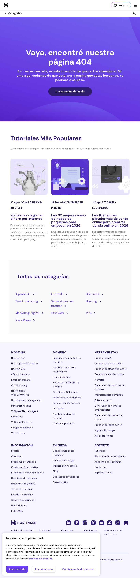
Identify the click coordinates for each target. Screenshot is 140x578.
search (134, 13)
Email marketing (26, 301)
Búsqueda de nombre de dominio (67, 360)
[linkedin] (68, 523)
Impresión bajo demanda (109, 394)
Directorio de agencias (24, 478)
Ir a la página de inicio (70, 91)
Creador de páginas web (108, 363)
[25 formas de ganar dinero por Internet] (29, 177)
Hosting (91, 301)
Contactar (100, 467)
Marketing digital (27, 313)
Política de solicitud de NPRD (22, 532)
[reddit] (109, 523)
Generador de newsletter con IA (109, 417)
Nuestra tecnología (63, 460)
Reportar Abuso (103, 472)
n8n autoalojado (20, 374)
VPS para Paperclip (22, 422)
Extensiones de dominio (66, 403)
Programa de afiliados (23, 461)
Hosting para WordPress (24, 363)
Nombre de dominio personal (64, 416)
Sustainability (60, 482)
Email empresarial (21, 379)
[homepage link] (6, 5)
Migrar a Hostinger (105, 430)
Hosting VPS (18, 368)
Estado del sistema (22, 494)
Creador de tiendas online (109, 374)
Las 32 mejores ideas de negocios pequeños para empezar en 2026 (68, 220)
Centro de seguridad (22, 500)
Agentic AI (22, 294)
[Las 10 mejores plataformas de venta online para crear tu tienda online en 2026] (111, 177)
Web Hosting (18, 433)
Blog (55, 471)
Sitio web (108, 202)
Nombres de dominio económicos (65, 369)
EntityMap (17, 510)
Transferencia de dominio (67, 397)
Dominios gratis (62, 377)
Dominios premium (63, 423)
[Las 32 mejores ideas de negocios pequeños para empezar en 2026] (70, 177)
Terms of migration (22, 489)
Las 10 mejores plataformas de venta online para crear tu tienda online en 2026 (110, 220)
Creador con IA (103, 357)
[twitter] (93, 523)
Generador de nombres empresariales (108, 407)
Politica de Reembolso (67, 532)
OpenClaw (17, 416)
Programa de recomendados (27, 472)
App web (57, 294)
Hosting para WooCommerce (20, 392)
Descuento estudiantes (66, 476)
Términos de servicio (90, 532)
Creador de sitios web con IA (111, 368)
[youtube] (101, 523)
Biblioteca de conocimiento (110, 456)
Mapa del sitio (19, 505)
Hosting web (18, 357)
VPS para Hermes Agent (24, 411)
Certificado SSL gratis (65, 392)
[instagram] (85, 523)
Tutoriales (100, 450)
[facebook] (77, 523)
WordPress (23, 320)
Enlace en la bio (103, 400)
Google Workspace (22, 427)
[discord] (126, 523)
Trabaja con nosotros (65, 465)
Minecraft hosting (21, 405)
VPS (89, 313)
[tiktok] (118, 523)
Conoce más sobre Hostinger (63, 452)
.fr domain (58, 408)
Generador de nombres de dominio (110, 387)
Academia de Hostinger (108, 461)
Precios (15, 450)
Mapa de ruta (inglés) (23, 483)
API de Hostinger (104, 435)
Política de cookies (40, 558)
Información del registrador (113, 532)
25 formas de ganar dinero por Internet (26, 217)
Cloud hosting (19, 385)
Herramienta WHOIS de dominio (66, 384)
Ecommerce (100, 208)
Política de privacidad (45, 532)
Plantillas (99, 379)
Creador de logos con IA (108, 424)
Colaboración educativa (24, 467)
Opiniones (17, 456)
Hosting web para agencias (26, 400)
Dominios (92, 294)
